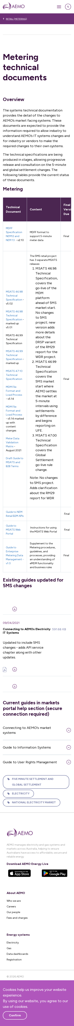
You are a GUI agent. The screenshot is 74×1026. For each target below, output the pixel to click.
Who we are (14, 900)
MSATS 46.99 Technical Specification (14, 355)
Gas (9, 948)
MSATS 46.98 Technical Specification (14, 295)
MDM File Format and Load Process (14, 390)
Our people (13, 912)
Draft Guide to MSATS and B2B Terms (14, 462)
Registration (14, 959)
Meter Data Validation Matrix (12, 442)
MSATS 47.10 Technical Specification (14, 375)
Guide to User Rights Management (30, 762)
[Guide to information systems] (37, 607)
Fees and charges (17, 917)
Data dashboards (17, 954)
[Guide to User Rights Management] (37, 684)
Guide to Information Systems (27, 747)
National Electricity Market (34, 802)
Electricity (20, 793)
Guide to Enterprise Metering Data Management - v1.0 (15, 555)
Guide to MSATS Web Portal (13, 529)
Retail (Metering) (16, 19)
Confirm (15, 1015)
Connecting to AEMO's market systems (27, 730)
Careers (11, 906)
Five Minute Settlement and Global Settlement (33, 781)
